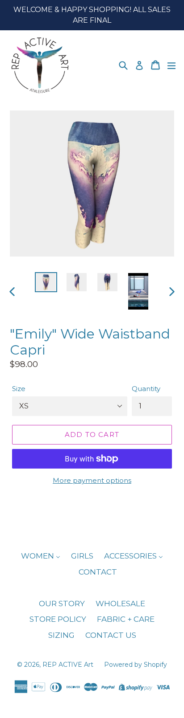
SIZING (61, 635)
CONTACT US (110, 635)
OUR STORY (62, 603)
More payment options (92, 480)
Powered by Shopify (135, 665)
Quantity (146, 388)
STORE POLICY (57, 619)
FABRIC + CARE (126, 619)
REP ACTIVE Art (68, 665)
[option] (45, 282)
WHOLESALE (120, 603)
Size (18, 388)
